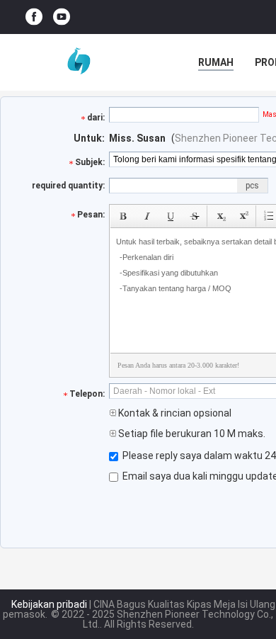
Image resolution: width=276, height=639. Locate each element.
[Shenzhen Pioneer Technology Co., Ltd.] (78, 62)
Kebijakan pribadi (49, 604)
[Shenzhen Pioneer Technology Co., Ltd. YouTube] (61, 17)
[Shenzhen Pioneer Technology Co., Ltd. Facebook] (34, 17)
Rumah (216, 62)
